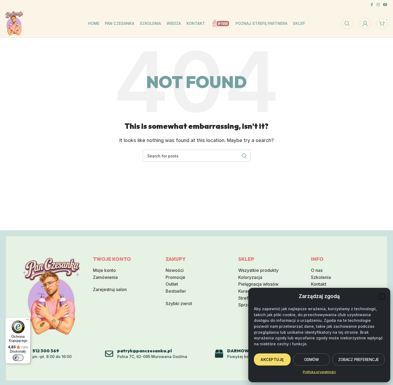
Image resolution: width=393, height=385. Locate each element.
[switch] (18, 357)
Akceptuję (272, 359)
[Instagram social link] (378, 4)
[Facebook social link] (371, 4)
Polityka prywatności (319, 372)
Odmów (311, 359)
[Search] (347, 23)
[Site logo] (14, 23)
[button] (382, 296)
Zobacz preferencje (358, 359)
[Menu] (27, 321)
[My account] (365, 23)
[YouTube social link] (385, 4)
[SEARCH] (244, 156)
